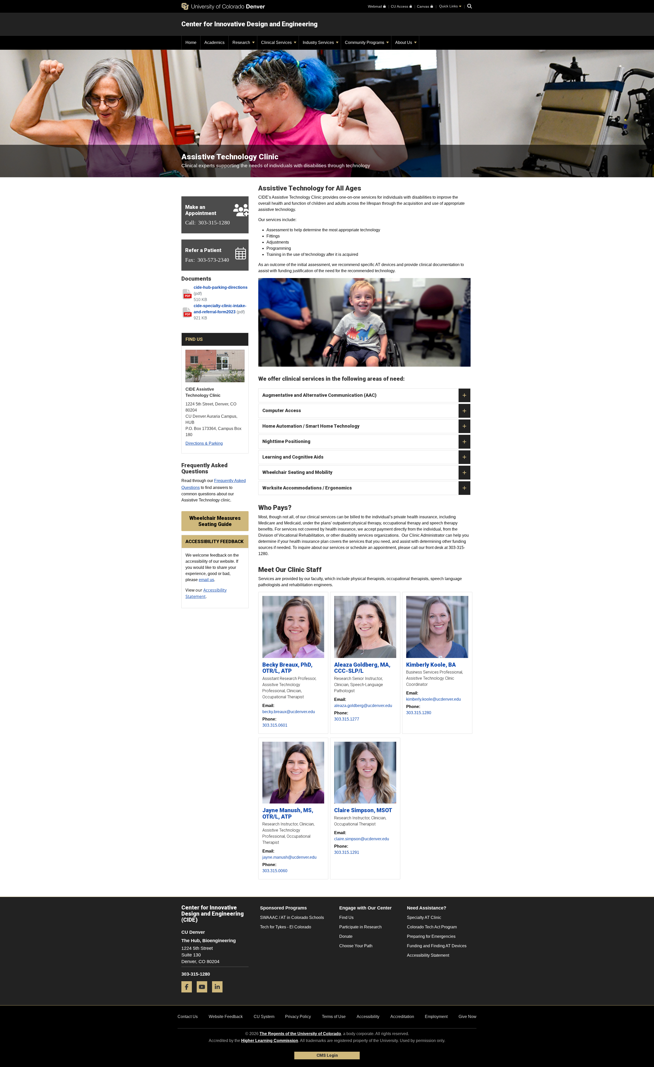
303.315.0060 (274, 871)
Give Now (467, 1016)
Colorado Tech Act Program (432, 927)
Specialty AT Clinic (424, 917)
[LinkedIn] (219, 994)
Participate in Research (360, 927)
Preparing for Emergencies (431, 936)
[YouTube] (204, 994)
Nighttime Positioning (286, 441)
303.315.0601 (274, 725)
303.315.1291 (346, 852)
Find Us (346, 917)
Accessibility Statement (428, 955)
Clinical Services (277, 42)
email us (206, 580)
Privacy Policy (298, 1016)
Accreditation (402, 1016)
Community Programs (365, 42)
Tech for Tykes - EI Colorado (285, 927)
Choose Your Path (355, 946)
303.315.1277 (346, 719)
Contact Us (188, 1016)
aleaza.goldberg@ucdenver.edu (363, 705)
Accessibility (368, 1016)
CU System (264, 1016)
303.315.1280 (418, 713)
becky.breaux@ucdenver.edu (288, 712)
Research (241, 42)
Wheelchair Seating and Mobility (297, 472)
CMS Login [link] (327, 1055)
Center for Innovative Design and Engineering (249, 24)
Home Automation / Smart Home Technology (310, 426)
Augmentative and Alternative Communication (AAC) (319, 395)
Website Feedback (226, 1016)
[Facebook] (188, 994)
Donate (346, 936)
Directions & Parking (204, 443)
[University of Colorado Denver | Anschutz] (223, 6)
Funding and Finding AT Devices (436, 946)
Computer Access (281, 410)
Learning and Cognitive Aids (292, 457)
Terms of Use (334, 1016)
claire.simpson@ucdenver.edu (361, 839)
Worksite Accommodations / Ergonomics (307, 487)
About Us (404, 42)
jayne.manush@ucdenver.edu (289, 857)
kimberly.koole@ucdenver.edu (433, 699)
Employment (436, 1016)
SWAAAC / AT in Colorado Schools (292, 917)
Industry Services (319, 42)
